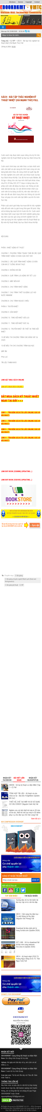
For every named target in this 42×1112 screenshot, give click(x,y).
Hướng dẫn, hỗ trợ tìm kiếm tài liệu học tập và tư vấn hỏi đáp (27, 901)
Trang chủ (5, 41)
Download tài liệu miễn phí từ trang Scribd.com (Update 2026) (28, 929)
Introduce (12, 2)
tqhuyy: (4, 1062)
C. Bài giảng (19, 575)
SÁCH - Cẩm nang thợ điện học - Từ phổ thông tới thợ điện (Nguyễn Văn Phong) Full (28, 916)
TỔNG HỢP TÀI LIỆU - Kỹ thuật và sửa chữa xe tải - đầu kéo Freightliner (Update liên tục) (24, 795)
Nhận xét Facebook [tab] (7, 779)
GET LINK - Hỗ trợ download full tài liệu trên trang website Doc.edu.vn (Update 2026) (27, 944)
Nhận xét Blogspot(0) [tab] (33, 779)
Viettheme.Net (7, 1108)
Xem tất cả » (36, 819)
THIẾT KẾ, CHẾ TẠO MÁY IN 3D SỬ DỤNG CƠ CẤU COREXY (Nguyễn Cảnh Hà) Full (24, 803)
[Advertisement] (21, 71)
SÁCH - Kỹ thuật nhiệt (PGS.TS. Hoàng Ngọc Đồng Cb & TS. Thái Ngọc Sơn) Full (28, 958)
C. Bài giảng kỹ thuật (11, 585)
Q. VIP (12, 41)
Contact (37, 2)
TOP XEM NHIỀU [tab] (11, 896)
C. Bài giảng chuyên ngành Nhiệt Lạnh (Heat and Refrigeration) (20, 580)
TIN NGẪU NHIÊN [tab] (31, 896)
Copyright (29, 2)
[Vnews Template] (21, 9)
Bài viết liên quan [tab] (19, 779)
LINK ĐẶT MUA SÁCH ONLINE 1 (12, 387)
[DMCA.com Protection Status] (12, 1100)
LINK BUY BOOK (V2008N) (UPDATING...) (16, 471)
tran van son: (6, 1075)
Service (20, 2)
